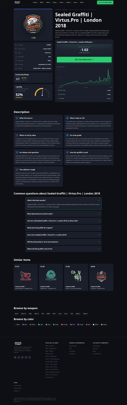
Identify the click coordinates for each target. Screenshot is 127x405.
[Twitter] (18, 357)
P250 (30, 313)
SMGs (48, 2)
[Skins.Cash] (28, 343)
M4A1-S (78, 313)
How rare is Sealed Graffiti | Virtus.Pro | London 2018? (47, 235)
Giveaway (72, 354)
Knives (61, 2)
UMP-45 (85, 313)
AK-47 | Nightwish (51, 356)
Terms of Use (17, 388)
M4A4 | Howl (49, 354)
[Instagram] (26, 357)
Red (89, 324)
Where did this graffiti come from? (39, 249)
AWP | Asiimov (50, 346)
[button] (33, 22)
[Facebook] (15, 357)
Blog (94, 351)
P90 (43, 313)
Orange (65, 324)
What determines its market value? (40, 214)
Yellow (105, 324)
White (96, 324)
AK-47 (16, 313)
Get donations (97, 354)
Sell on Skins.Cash (84, 60)
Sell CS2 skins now (105, 2)
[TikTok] (29, 357)
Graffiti (64, 9)
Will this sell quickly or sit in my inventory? (42, 242)
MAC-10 (37, 313)
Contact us (17, 391)
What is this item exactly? (36, 200)
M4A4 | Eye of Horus (51, 367)
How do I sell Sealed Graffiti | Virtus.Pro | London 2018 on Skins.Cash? (52, 221)
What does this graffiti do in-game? (40, 228)
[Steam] (22, 357)
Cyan (41, 324)
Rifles (41, 2)
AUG (71, 313)
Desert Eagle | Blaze (51, 361)
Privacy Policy (17, 385)
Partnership (96, 346)
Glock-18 (23, 313)
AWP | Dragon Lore (51, 348)
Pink (73, 324)
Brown (34, 324)
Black (18, 324)
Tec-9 (59, 313)
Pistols (35, 2)
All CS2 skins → (50, 377)
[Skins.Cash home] (17, 2)
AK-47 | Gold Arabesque (53, 359)
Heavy (54, 2)
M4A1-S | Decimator (51, 374)
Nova (65, 313)
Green (57, 324)
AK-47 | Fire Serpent (51, 364)
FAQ (70, 348)
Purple (81, 324)
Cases (75, 2)
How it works (73, 346)
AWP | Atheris (50, 351)
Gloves (68, 2)
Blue (25, 324)
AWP (54, 313)
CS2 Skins (58, 9)
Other (81, 2)
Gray (49, 324)
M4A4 (48, 313)
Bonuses (95, 348)
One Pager (72, 351)
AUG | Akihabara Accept (53, 372)
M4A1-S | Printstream (52, 369)
